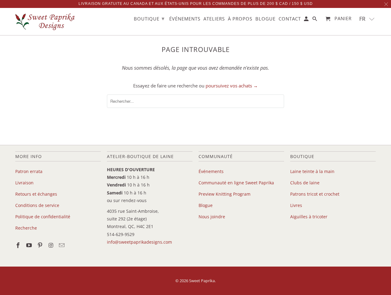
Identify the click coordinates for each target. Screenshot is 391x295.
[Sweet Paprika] (45, 22)
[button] (367, 18)
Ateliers (214, 19)
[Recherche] (315, 20)
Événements (211, 171)
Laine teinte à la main (312, 171)
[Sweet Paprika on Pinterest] (40, 245)
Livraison (24, 183)
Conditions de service (37, 205)
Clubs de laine (305, 183)
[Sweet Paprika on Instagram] (51, 245)
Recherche (26, 228)
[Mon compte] (306, 20)
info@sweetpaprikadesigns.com (139, 242)
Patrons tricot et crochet (314, 194)
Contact (290, 19)
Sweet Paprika (202, 280)
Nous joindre (212, 216)
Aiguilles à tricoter (308, 216)
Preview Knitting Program (224, 194)
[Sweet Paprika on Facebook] (18, 245)
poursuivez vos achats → (232, 86)
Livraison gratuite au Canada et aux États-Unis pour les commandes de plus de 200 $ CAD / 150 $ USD (196, 4)
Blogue (206, 205)
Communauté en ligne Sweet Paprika (236, 183)
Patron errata (28, 171)
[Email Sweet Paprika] (62, 245)
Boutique (149, 18)
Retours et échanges (36, 194)
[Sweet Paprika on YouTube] (29, 245)
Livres (296, 205)
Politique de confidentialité (42, 216)
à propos (240, 19)
